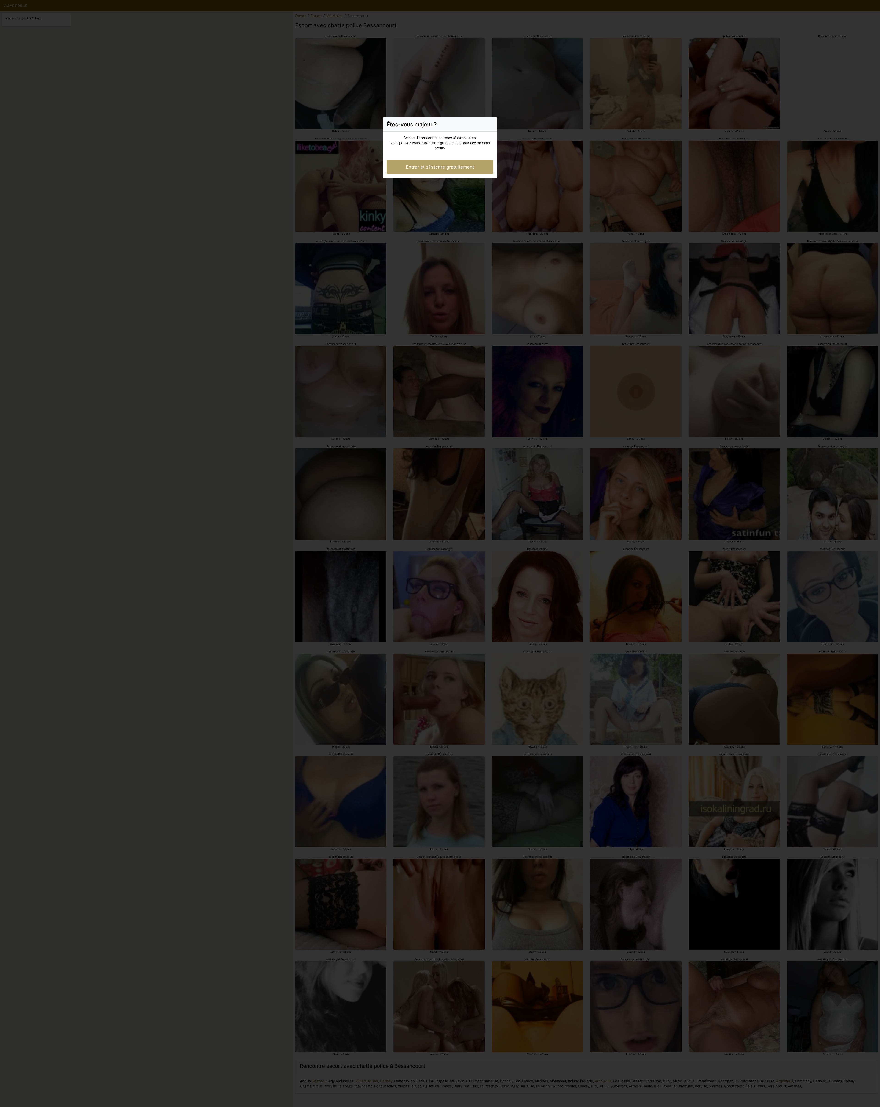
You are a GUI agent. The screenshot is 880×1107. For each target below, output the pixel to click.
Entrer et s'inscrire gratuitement (440, 167)
